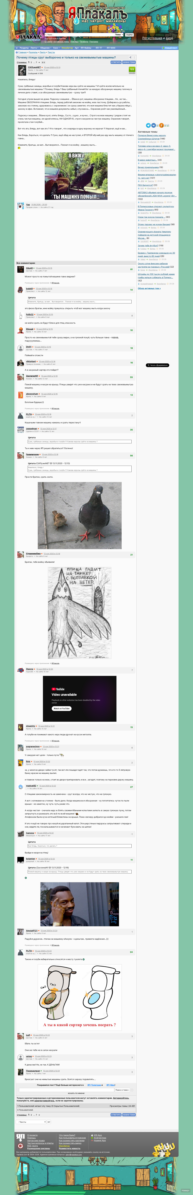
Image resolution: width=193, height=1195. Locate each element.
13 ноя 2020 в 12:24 (51, 1071)
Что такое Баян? (67, 1135)
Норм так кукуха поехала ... (151, 217)
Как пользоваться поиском (72, 1138)
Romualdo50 (145, 202)
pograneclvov (33, 746)
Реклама (93, 41)
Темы (118, 34)
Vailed (142, 259)
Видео (153, 227)
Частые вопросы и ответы (40, 1143)
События (152, 142)
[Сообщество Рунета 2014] (172, 1149)
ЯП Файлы (86, 48)
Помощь (74, 41)
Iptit (142, 188)
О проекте (32, 1135)
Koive (142, 270)
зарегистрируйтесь (44, 1100)
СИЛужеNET (34, 67)
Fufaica (143, 249)
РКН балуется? (145, 185)
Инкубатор (67, 48)
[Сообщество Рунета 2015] (164, 1149)
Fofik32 (29, 314)
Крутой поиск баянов (55, 38)
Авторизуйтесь (121, 1098)
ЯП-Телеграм (94, 1085)
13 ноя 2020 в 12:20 (44, 669)
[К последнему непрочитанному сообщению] (43, 62)
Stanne (29, 669)
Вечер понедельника (148, 167)
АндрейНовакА (146, 284)
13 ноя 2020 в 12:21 (46, 726)
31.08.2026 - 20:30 (39, 204)
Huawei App (100, 1140)
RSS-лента (32, 1146)
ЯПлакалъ (55, 283)
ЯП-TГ (99, 48)
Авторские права (36, 1140)
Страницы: (22, 62)
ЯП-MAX (111, 48)
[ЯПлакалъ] (29, 38)
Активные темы (61, 41)
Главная (22, 52)
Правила (84, 41)
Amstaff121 (32, 930)
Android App (100, 1138)
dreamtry (30, 726)
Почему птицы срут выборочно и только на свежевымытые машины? (66, 57)
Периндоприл (33, 1071)
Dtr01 (29, 347)
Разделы (24, 48)
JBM (142, 181)
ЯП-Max (110, 1085)
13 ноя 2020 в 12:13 (52, 67)
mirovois (143, 227)
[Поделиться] (130, 57)
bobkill (29, 288)
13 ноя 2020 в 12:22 (41, 761)
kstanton (30, 858)
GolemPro (144, 213)
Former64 (144, 156)
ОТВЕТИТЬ (116, 62)
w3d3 (142, 142)
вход (169, 38)
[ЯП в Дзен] (158, 125)
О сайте (48, 41)
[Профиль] (22, 70)
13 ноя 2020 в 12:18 (50, 454)
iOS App (98, 1135)
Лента (34, 48)
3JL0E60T (144, 241)
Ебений (29, 329)
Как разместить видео (70, 1143)
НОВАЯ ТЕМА (129, 62)
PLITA (29, 414)
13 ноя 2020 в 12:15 (44, 268)
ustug (29, 1056)
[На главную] (17, 48)
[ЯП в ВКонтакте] (153, 125)
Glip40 (29, 268)
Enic (28, 761)
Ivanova (30, 833)
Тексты (51, 52)
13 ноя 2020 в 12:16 (47, 361)
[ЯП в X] (165, 125)
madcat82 (31, 785)
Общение (45, 48)
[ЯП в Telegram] (148, 125)
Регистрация (152, 38)
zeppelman (31, 428)
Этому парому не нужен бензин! (154, 224)
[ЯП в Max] (168, 125)
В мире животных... (147, 160)
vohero (143, 163)
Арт (77, 48)
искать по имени (76, 1093)
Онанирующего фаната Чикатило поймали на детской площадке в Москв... (154, 234)
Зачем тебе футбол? (148, 245)
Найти (129, 34)
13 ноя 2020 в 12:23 (49, 931)
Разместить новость (69, 1148)
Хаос (55, 48)
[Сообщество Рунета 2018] (156, 1149)
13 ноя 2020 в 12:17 (48, 429)
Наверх (185, 1190)
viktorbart (31, 361)
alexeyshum (32, 394)
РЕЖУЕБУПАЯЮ (147, 170)
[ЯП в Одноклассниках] (161, 125)
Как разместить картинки (71, 1140)
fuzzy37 (143, 220)
